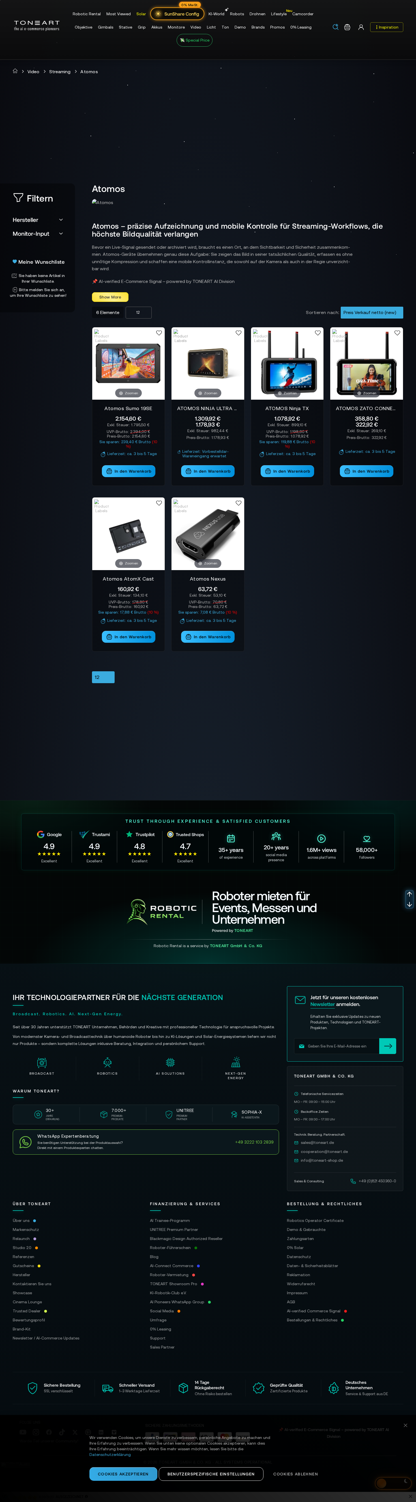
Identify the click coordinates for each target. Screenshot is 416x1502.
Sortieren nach (322, 312)
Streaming (59, 71)
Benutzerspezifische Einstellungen (211, 1473)
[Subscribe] (387, 1046)
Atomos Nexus (208, 579)
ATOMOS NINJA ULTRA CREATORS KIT (208, 408)
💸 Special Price (194, 40)
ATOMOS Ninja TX (287, 408)
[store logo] (37, 26)
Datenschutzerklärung (110, 1454)
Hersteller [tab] (25, 219)
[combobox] (337, 27)
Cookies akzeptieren (123, 1473)
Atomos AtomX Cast (128, 579)
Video (33, 71)
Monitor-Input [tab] (31, 233)
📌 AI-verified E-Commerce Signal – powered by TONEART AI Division (163, 281)
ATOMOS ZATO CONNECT (366, 408)
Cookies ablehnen (295, 1473)
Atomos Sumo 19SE (128, 408)
